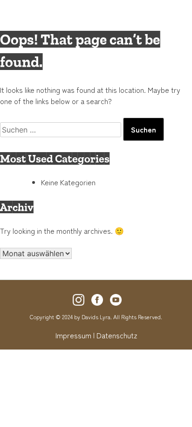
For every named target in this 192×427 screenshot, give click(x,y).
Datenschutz (116, 335)
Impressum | (75, 335)
